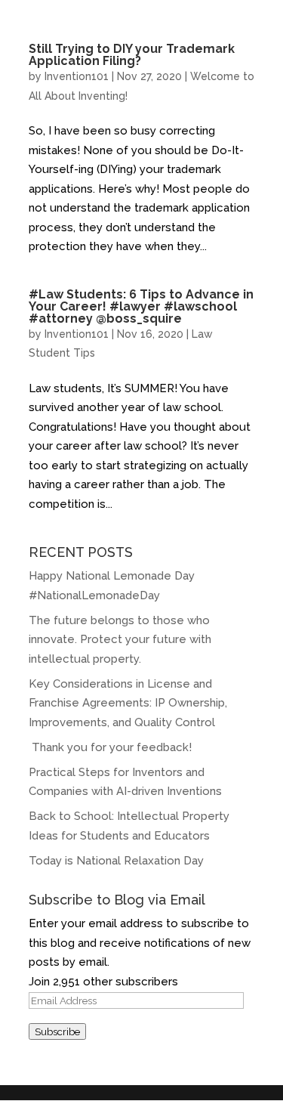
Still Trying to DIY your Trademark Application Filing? (132, 55)
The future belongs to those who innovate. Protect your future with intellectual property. (120, 640)
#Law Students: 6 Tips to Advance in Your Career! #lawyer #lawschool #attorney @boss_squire (141, 306)
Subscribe (57, 1031)
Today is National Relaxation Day (116, 861)
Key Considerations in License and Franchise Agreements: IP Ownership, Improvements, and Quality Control (128, 703)
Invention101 (77, 76)
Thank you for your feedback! (112, 747)
